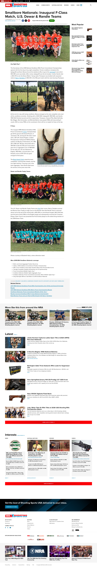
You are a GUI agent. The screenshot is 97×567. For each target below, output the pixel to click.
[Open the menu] (81, 5)
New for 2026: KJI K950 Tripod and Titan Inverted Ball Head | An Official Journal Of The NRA (15, 462)
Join (14, 1)
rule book (52, 72)
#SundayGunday (76, 458)
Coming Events (45, 5)
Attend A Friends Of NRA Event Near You (81, 559)
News (37, 5)
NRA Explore (52, 523)
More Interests (20, 435)
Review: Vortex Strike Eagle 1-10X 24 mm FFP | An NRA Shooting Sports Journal (59, 464)
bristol (25, 281)
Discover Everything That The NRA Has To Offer (58, 559)
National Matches (57, 5)
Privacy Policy (7, 564)
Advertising (7, 523)
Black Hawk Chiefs (18, 159)
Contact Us (7, 521)
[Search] (90, 5)
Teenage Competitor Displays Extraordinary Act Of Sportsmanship (30, 269)
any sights (52, 281)
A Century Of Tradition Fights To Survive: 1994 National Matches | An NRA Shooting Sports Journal (81, 323)
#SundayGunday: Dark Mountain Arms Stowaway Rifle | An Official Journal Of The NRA (81, 455)
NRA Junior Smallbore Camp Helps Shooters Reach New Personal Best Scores (33, 267)
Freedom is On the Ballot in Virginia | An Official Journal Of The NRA (81, 466)
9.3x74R (54, 457)
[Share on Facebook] (22, 20)
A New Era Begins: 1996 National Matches (42, 352)
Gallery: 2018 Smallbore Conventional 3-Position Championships (29, 266)
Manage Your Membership (77, 527)
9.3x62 (51, 457)
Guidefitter (10, 458)
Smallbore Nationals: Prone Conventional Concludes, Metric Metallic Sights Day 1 (34, 275)
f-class (21, 281)
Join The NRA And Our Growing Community (36, 559)
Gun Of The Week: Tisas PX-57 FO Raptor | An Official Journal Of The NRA (82, 461)
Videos (72, 5)
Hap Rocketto (46, 281)
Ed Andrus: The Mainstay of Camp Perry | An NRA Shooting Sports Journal (36, 454)
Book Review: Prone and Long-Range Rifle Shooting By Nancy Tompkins (31, 296)
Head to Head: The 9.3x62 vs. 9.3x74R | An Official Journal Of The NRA (59, 454)
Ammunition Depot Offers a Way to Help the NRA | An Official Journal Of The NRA (15, 473)
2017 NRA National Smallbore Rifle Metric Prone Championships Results (31, 290)
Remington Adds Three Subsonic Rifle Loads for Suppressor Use (48, 367)
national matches (34, 457)
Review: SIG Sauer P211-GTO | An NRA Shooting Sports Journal (58, 460)
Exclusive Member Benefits (77, 523)
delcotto (41, 281)
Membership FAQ (75, 525)
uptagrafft (36, 281)
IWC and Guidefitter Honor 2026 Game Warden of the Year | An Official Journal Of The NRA (14, 455)
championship (30, 281)
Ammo (58, 457)
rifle (63, 281)
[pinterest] (28, 20)
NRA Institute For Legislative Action (56, 521)
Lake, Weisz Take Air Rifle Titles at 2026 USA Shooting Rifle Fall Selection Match (48, 408)
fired (39, 208)
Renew (17, 1)
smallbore (17, 281)
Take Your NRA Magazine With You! (14, 559)
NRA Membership (75, 521)
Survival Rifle (86, 458)
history (40, 457)
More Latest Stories (54, 422)
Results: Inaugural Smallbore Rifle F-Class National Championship (29, 294)
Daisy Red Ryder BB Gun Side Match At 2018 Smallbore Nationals (30, 276)
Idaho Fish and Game (17, 458)
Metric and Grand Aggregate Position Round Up (25, 264)
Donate (21, 1)
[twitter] (25, 20)
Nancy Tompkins (20, 78)
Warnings (28, 564)
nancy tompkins (58, 281)
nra (29, 457)
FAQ (33, 564)
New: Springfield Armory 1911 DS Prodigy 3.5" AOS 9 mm (47, 379)
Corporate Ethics (21, 564)
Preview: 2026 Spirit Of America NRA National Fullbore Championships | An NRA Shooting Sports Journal (59, 324)
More (15, 334)
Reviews (66, 5)
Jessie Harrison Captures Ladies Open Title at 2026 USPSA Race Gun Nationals (48, 339)
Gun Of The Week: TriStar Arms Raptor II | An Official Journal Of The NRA (81, 470)
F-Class (24, 132)
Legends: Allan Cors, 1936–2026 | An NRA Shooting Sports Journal (37, 469)
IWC (7, 458)
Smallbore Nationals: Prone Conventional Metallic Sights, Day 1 (29, 292)
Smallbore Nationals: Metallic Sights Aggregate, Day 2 (27, 273)
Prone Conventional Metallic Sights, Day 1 (24, 271)
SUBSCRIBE (11, 507)
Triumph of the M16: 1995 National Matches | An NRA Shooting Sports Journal (13, 323)
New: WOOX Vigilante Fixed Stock (39, 393)
